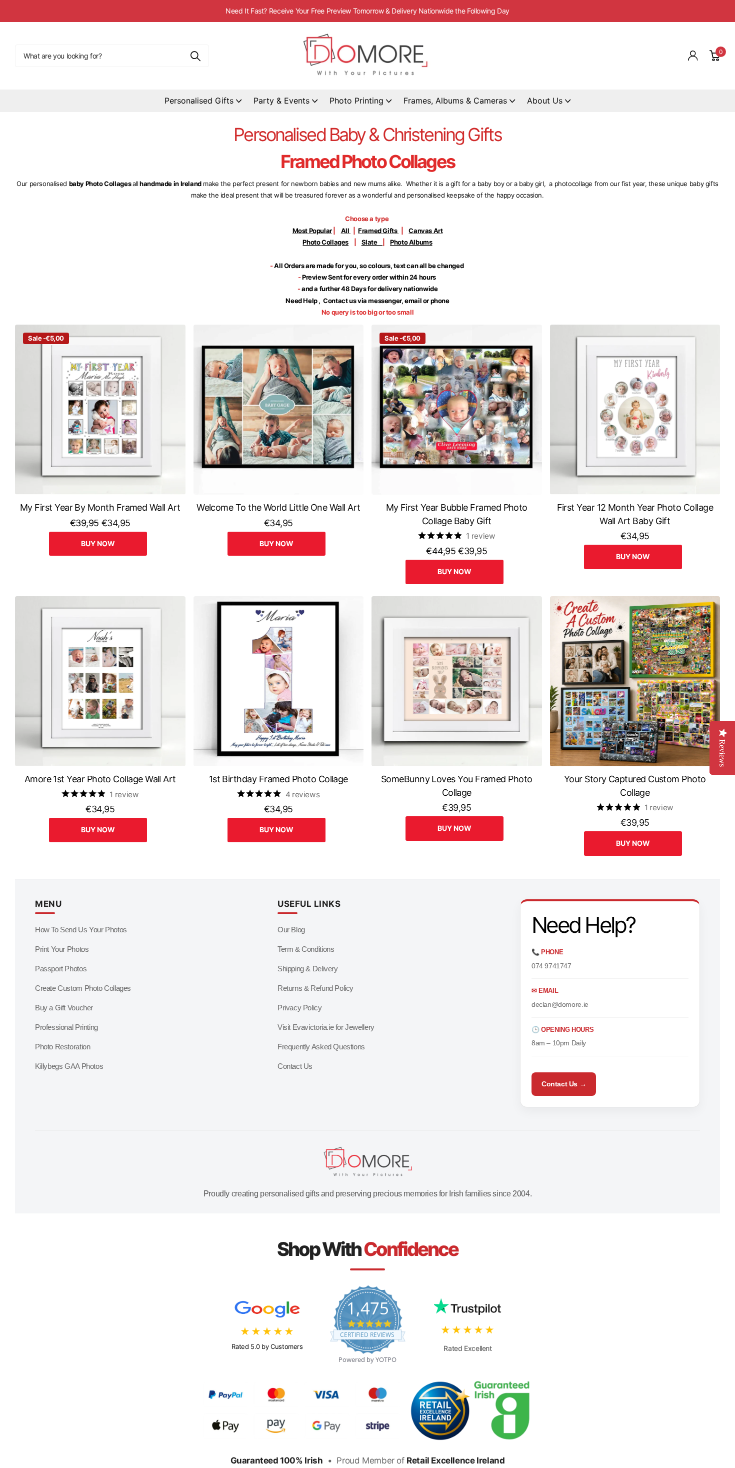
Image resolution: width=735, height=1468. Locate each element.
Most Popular (312, 231)
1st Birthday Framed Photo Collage (278, 779)
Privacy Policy (300, 1007)
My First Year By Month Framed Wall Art (100, 507)
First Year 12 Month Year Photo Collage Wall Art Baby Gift (635, 514)
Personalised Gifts (199, 101)
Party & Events (282, 101)
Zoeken (195, 56)
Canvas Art (425, 231)
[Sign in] (693, 56)
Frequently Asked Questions (321, 1046)
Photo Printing (357, 101)
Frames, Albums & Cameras (455, 101)
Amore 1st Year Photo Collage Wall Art (100, 779)
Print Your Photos (61, 949)
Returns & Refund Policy (316, 988)
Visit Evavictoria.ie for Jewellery (326, 1027)
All (345, 231)
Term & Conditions (306, 949)
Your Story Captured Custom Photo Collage (635, 786)
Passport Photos (60, 968)
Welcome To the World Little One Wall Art (278, 507)
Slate (373, 242)
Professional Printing (66, 1027)
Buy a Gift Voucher (64, 1007)
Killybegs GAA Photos (69, 1066)
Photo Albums (411, 242)
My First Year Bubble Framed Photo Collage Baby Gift (457, 514)
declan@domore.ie (560, 1004)
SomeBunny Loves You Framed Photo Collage (456, 786)
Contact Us (295, 1066)
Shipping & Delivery (308, 968)
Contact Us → (564, 1084)
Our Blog (291, 929)
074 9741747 (552, 966)
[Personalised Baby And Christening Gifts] (349, 231)
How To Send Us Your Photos (81, 929)
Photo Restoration (62, 1046)
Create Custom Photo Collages (83, 988)
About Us (544, 101)
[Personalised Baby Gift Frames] (397, 231)
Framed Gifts (377, 231)
